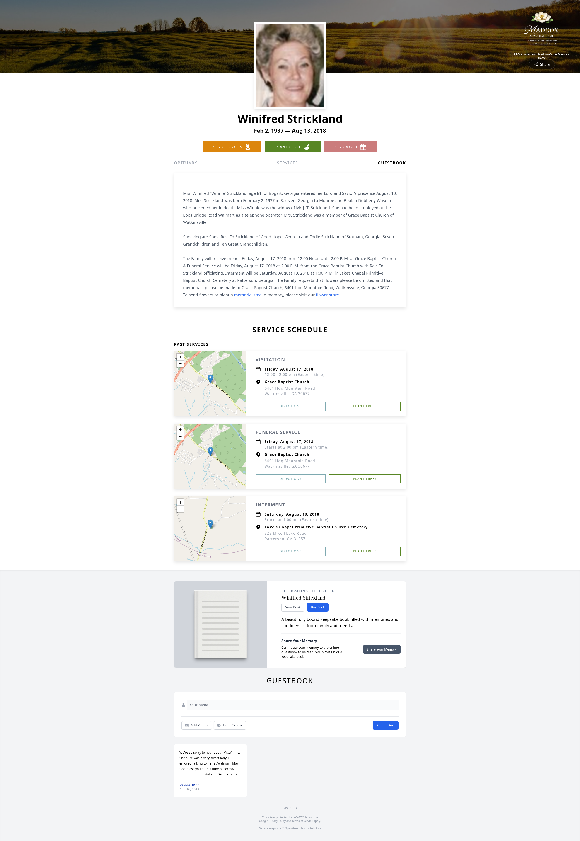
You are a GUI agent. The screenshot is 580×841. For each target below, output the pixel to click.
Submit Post (386, 725)
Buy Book (318, 607)
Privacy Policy (277, 821)
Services (287, 163)
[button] (210, 379)
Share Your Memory (382, 649)
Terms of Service (302, 821)
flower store (327, 294)
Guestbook (392, 163)
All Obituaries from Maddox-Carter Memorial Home (542, 56)
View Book (292, 607)
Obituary (185, 163)
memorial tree (247, 294)
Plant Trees (365, 406)
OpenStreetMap (295, 828)
